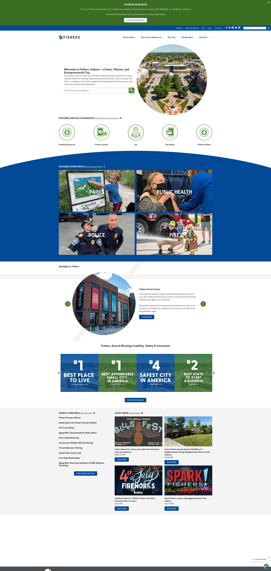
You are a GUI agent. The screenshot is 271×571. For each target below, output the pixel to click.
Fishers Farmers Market (70, 417)
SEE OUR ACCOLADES (135, 400)
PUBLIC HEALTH (174, 191)
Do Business (187, 37)
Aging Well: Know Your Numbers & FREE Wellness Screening (81, 464)
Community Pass (158, 302)
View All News (134, 413)
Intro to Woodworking (69, 437)
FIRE (174, 235)
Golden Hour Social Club (70, 453)
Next (214, 373)
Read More (121, 459)
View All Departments (93, 166)
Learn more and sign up (197, 311)
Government (129, 37)
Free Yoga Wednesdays (69, 458)
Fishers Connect (101, 144)
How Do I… (204, 37)
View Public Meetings (86, 473)
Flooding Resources (67, 144)
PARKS (96, 191)
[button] (134, 333)
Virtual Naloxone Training (70, 447)
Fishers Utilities (204, 144)
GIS (135, 145)
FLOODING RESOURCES (135, 20)
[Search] (268, 28)
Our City (171, 37)
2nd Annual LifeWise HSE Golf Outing (76, 442)
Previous (59, 373)
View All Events (86, 413)
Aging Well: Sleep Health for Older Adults (78, 432)
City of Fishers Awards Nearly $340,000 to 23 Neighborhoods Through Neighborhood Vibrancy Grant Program (187, 452)
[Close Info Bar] (268, 2)
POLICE (96, 235)
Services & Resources (151, 37)
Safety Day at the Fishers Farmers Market (78, 422)
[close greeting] (269, 557)
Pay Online (170, 144)
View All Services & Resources (107, 118)
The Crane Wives (66, 427)
